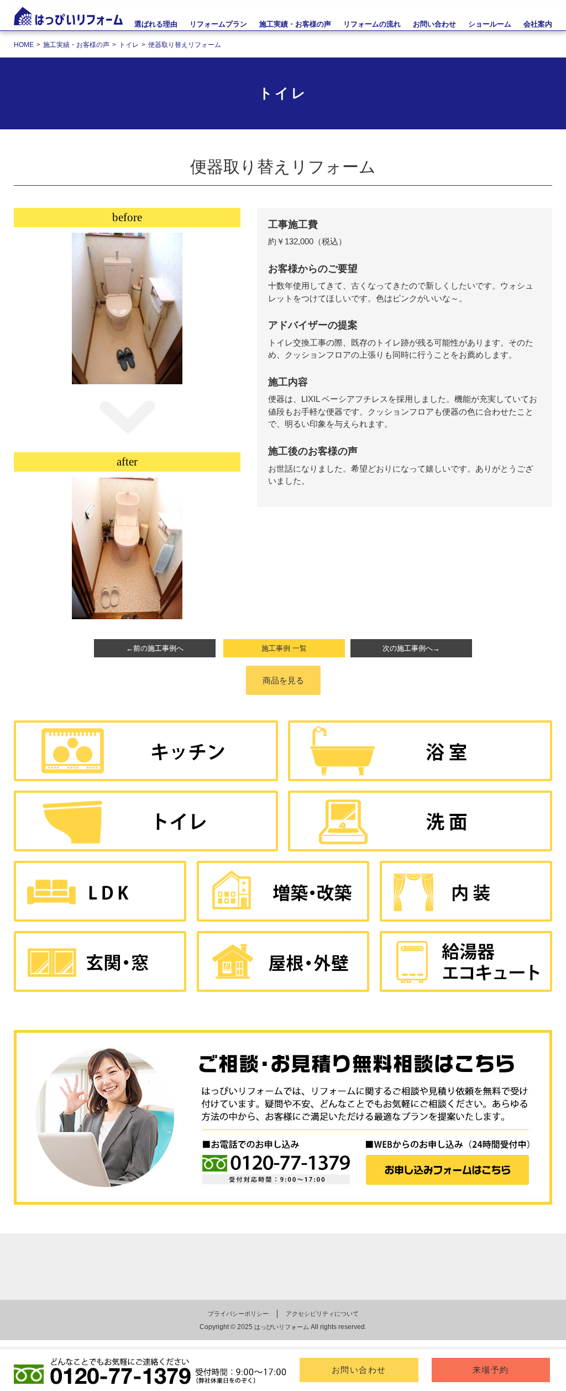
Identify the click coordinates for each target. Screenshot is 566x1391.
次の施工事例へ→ (411, 648)
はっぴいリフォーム (281, 1327)
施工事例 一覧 (284, 648)
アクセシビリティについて (322, 1313)
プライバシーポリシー (238, 1313)
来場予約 (491, 1369)
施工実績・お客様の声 (295, 24)
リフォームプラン (218, 24)
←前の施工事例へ (155, 648)
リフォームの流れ (372, 24)
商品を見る (283, 680)
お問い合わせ (359, 1369)
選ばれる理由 (155, 24)
